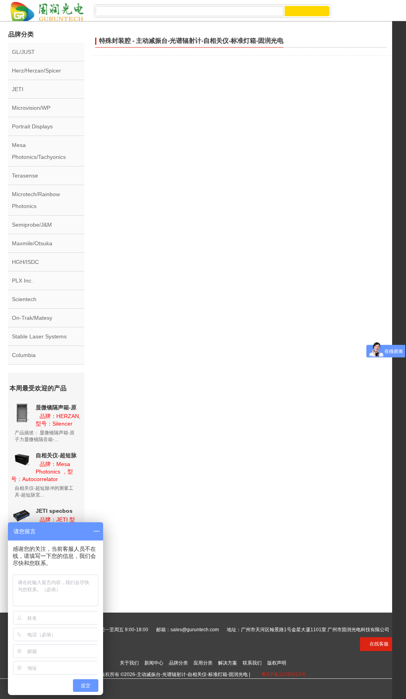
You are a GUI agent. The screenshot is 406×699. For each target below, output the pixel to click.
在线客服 (379, 644)
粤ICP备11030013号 (283, 674)
